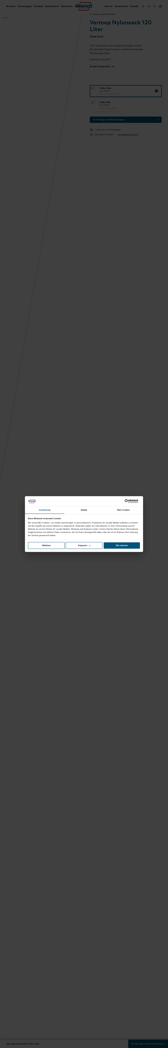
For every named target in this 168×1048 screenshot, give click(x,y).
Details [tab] (84, 510)
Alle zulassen (122, 545)
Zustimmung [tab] (45, 510)
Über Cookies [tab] (123, 510)
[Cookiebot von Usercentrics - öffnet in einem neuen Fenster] (128, 501)
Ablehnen (46, 545)
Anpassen (82, 545)
